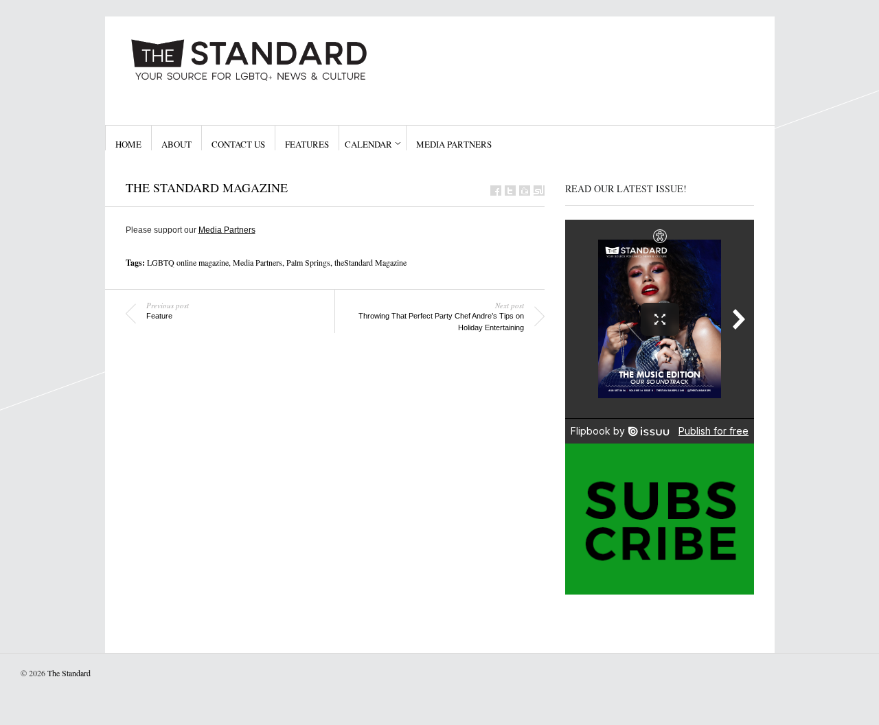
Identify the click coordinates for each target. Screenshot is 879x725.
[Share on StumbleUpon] (539, 190)
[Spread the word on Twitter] (510, 190)
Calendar (368, 144)
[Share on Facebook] (495, 190)
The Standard (69, 672)
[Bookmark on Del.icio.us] (524, 190)
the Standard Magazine (207, 187)
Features (307, 144)
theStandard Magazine (370, 262)
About (176, 144)
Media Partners (454, 144)
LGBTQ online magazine (188, 262)
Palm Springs (308, 262)
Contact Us (238, 144)
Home (128, 144)
